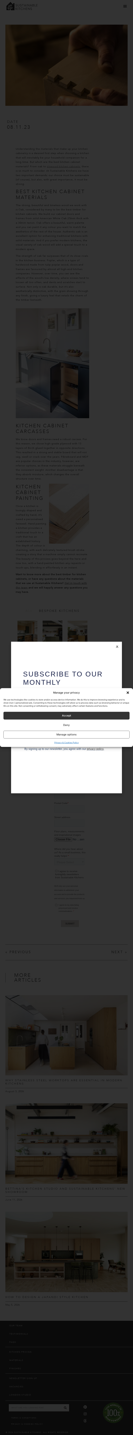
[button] (128, 692)
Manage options (66, 734)
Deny (66, 725)
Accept (66, 715)
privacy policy (95, 748)
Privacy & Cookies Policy (66, 742)
